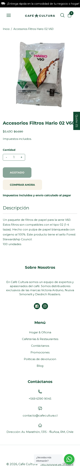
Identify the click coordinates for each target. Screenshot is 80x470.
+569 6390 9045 (40, 398)
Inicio (6, 29)
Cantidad (9, 150)
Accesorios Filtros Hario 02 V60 (33, 29)
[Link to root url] (40, 15)
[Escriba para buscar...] (62, 15)
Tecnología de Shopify (56, 464)
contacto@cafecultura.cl (40, 415)
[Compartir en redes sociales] (37, 306)
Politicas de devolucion (40, 359)
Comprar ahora (22, 184)
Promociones (40, 352)
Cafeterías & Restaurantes (40, 339)
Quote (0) (76, 121)
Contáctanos (40, 345)
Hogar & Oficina (40, 332)
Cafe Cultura (27, 464)
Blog (40, 365)
